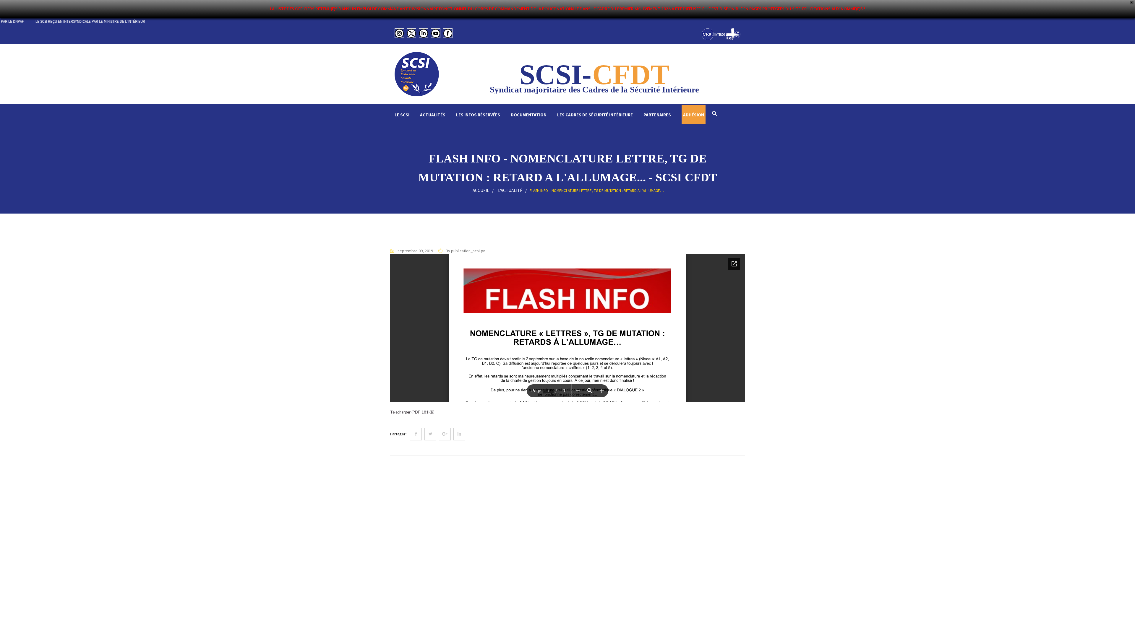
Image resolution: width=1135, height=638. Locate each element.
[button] (715, 114)
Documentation (529, 115)
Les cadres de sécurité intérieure (595, 115)
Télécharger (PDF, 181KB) (412, 412)
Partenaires (657, 115)
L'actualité (510, 190)
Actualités (432, 115)
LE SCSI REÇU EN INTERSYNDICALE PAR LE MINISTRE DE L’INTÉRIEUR (126, 21)
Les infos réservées (478, 115)
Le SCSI (402, 115)
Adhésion (693, 115)
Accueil (481, 190)
